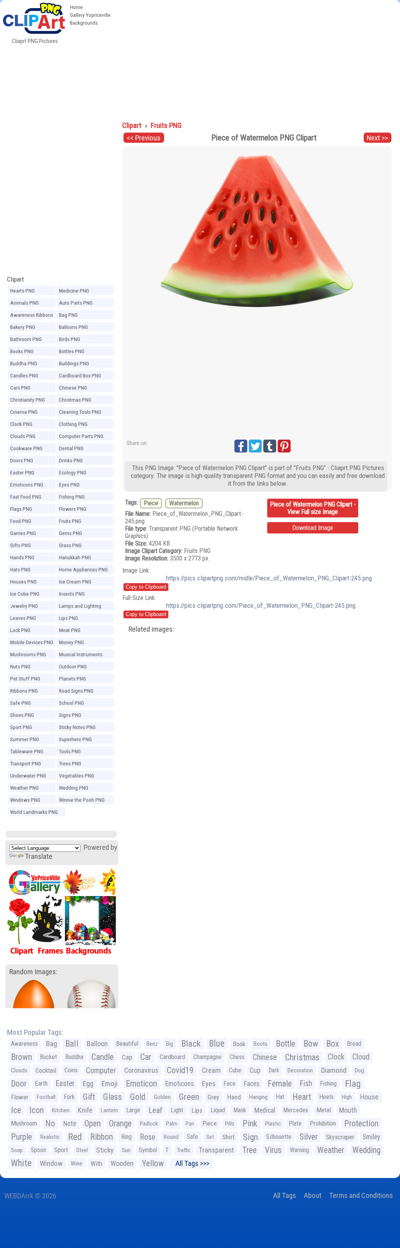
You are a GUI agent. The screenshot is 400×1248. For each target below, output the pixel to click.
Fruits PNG (70, 521)
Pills (229, 1123)
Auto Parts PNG (76, 303)
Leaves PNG (23, 618)
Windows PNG (25, 800)
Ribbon (101, 1137)
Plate (295, 1123)
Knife (85, 1110)
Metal (323, 1110)
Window (51, 1163)
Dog (359, 1070)
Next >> (377, 137)
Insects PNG (72, 594)
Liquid (218, 1110)
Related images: (151, 629)
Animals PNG (24, 303)
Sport (61, 1150)
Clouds (19, 1070)
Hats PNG (20, 569)
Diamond (333, 1070)
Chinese (265, 1057)
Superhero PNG (75, 739)
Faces (251, 1084)
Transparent (216, 1150)
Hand (234, 1097)
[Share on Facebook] (240, 446)
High (347, 1097)
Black (191, 1043)
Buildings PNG (74, 363)
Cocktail (46, 1070)
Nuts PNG (20, 666)
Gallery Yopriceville (90, 15)
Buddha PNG (23, 363)
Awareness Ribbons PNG (31, 316)
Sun (126, 1150)
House (369, 1097)
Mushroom (24, 1123)
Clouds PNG (23, 436)
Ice (16, 1110)
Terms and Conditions (361, 1195)
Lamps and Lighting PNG (80, 607)
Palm (171, 1123)
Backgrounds (84, 23)
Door (19, 1083)
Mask (239, 1110)
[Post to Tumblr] (269, 446)
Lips (196, 1110)
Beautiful (127, 1043)
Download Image (312, 528)
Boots (261, 1043)
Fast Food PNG (25, 497)
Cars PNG (20, 387)
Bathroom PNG (26, 339)
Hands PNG (22, 557)
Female (280, 1083)
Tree (249, 1150)
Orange (120, 1123)
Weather (330, 1150)
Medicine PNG (74, 290)
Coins (71, 1070)
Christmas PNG (75, 400)
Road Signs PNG (76, 691)
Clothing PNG (73, 424)
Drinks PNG (71, 460)
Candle (102, 1057)
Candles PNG (24, 375)
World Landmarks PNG (34, 812)
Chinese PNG (73, 387)
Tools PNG (70, 751)
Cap (127, 1057)
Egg (88, 1083)
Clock (336, 1056)
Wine (76, 1163)
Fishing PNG (72, 497)
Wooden (122, 1163)
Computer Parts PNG (81, 436)
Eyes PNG (69, 484)
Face (230, 1083)
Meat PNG (69, 630)
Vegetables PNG (76, 775)
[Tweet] (255, 446)
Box (332, 1044)
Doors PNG (21, 460)
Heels (326, 1097)
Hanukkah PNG (75, 557)
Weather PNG (24, 788)
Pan (190, 1123)
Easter (65, 1083)
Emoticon (141, 1083)
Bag (51, 1043)
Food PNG (20, 521)
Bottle (285, 1044)
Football (46, 1097)
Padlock (149, 1123)
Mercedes (296, 1110)
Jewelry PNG (24, 606)
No (50, 1123)
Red (75, 1136)
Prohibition (323, 1123)
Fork (69, 1097)
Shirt (228, 1137)
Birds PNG (69, 339)
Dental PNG (71, 448)
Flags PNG (21, 509)
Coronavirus (141, 1070)
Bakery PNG (22, 327)
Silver (309, 1137)
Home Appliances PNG (83, 569)
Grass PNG (70, 545)
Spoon (38, 1150)
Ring (126, 1136)
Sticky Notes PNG (77, 727)
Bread (354, 1043)
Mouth (348, 1110)
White (21, 1163)
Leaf (155, 1110)
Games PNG (23, 533)
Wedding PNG (73, 788)
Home (76, 7)
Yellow (153, 1163)
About (312, 1195)
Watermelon (184, 503)
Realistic (50, 1136)
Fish (306, 1083)
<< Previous (144, 137)
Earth (41, 1083)
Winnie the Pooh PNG (82, 800)
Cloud (361, 1056)
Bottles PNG (71, 351)
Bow (311, 1044)
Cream (211, 1070)
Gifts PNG (20, 545)
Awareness (24, 1043)
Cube (235, 1070)
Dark (274, 1070)
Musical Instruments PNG (80, 655)
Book (239, 1044)
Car (146, 1057)
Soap (17, 1150)
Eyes (209, 1083)
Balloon (97, 1044)
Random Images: (33, 971)
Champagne (207, 1057)
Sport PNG (21, 727)
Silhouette (278, 1136)
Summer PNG (24, 739)
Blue (217, 1043)
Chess (237, 1057)
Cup (255, 1070)
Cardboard (172, 1057)
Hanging (258, 1097)
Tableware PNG (26, 751)
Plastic (273, 1123)
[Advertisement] (257, 58)
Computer (101, 1070)
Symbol (148, 1150)
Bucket (48, 1057)
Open (92, 1123)
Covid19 (180, 1070)
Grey (213, 1097)
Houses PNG (23, 581)
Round (171, 1136)
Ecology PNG (72, 472)
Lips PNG (68, 618)
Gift (89, 1097)
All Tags (284, 1195)
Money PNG (71, 642)
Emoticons (179, 1084)
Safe (192, 1136)
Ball (72, 1044)
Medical (264, 1110)
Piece (151, 503)
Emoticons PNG (26, 484)
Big (169, 1043)
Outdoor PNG (73, 666)
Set (210, 1136)
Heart (302, 1097)
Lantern (109, 1110)
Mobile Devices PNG (31, 642)
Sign (250, 1137)
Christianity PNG (27, 400)
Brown (21, 1057)
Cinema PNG (24, 412)
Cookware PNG (26, 448)
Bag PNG (68, 315)
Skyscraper (340, 1137)
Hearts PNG (22, 290)
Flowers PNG (72, 509)
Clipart (15, 279)
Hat (280, 1097)
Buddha (74, 1057)
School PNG (71, 703)
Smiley (371, 1137)
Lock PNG (20, 630)
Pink (250, 1123)
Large (133, 1110)
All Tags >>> (190, 1163)
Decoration (300, 1070)
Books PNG (22, 351)
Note (69, 1124)
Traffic (184, 1150)
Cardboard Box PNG (80, 375)
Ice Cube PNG (24, 594)
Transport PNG (25, 763)
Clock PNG (21, 424)
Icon (36, 1110)
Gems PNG (70, 533)
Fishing (328, 1083)
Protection (361, 1123)
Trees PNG (70, 763)
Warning (299, 1150)
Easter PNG (22, 472)
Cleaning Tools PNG (80, 412)
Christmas (302, 1057)
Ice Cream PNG (75, 581)
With (96, 1163)
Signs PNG (70, 715)
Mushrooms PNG (28, 654)
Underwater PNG (28, 775)
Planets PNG (72, 678)
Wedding (366, 1150)
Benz (152, 1043)
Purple (21, 1137)
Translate (38, 856)
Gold (138, 1097)
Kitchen (61, 1110)
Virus (273, 1150)
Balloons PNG (73, 327)
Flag (353, 1083)
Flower (20, 1097)
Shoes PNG (22, 715)
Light (177, 1110)
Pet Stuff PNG (25, 678)
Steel (82, 1150)
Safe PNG (20, 703)
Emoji (110, 1083)
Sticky (105, 1150)
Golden (162, 1097)
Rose (147, 1137)
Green (189, 1097)
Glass (112, 1097)
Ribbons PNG (24, 691)
